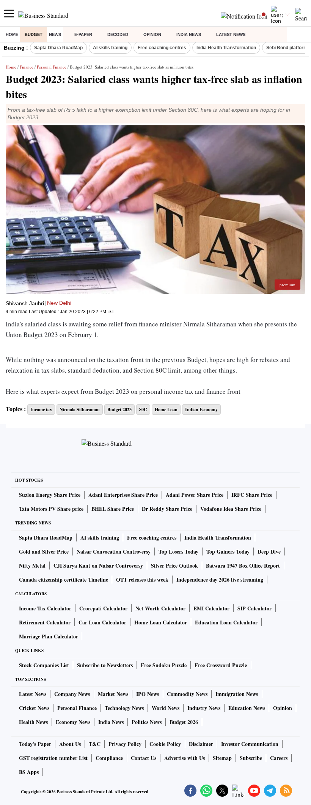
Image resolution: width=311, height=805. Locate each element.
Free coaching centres (162, 47)
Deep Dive (269, 551)
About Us (70, 744)
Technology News (124, 708)
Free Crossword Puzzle (221, 665)
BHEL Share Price (112, 509)
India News (188, 34)
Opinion (152, 34)
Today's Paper (35, 744)
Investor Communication (249, 744)
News (55, 34)
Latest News (230, 34)
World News (165, 708)
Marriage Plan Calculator (48, 636)
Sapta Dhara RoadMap (58, 47)
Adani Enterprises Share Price (123, 495)
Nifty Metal (32, 565)
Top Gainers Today (228, 551)
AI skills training (110, 47)
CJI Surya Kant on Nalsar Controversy (98, 565)
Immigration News (236, 694)
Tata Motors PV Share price (51, 509)
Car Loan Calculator (102, 622)
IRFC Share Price (251, 495)
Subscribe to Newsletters (105, 665)
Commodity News (187, 694)
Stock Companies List (44, 665)
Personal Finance (51, 67)
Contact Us (143, 758)
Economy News (73, 722)
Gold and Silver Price (44, 551)
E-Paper (83, 34)
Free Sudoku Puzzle (164, 665)
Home (12, 34)
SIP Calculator (254, 608)
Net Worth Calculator (160, 608)
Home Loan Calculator (160, 622)
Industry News (203, 708)
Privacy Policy (124, 744)
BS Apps (29, 772)
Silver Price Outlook (174, 565)
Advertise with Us (184, 758)
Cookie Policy (165, 744)
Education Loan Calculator (226, 622)
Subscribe (251, 758)
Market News (113, 694)
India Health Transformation (226, 47)
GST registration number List (53, 758)
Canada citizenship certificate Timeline (63, 579)
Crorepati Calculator (103, 608)
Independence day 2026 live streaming (219, 579)
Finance (26, 67)
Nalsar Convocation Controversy (114, 551)
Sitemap (222, 758)
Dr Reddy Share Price (167, 509)
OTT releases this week (142, 579)
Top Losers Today (178, 551)
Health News (33, 722)
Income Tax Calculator (45, 608)
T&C (95, 744)
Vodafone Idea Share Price (230, 509)
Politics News (147, 722)
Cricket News (34, 708)
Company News (72, 694)
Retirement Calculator (45, 622)
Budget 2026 (184, 722)
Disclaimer (201, 744)
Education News (246, 708)
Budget (33, 34)
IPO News (147, 694)
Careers (278, 758)
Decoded (117, 34)
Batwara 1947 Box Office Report (243, 565)
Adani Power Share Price (194, 495)
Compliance (109, 758)
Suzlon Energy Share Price (49, 495)
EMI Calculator (211, 608)
